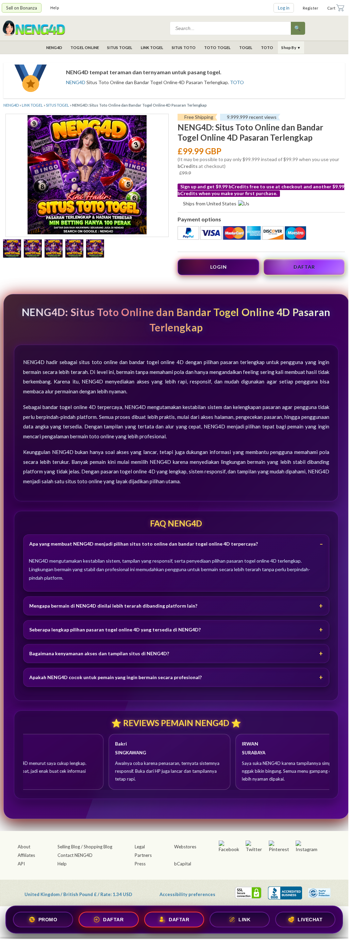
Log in (283, 8)
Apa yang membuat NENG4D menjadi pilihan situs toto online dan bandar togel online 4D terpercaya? (143, 544)
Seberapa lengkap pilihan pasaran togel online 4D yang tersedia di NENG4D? (115, 629)
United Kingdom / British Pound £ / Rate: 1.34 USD (78, 894)
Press (140, 863)
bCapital (182, 863)
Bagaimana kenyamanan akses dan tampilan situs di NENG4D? (99, 653)
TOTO (267, 47)
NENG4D (54, 47)
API (21, 863)
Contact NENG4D (75, 855)
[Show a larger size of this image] (12, 249)
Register (311, 8)
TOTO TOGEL (217, 47)
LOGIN (218, 267)
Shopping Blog (98, 846)
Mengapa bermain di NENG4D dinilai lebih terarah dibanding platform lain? (113, 606)
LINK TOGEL (152, 47)
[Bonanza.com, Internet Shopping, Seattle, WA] (285, 893)
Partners (143, 855)
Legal (140, 846)
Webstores (185, 846)
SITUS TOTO (184, 47)
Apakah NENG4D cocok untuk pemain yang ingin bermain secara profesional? (115, 677)
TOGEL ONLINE (84, 47)
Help (54, 7)
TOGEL (246, 47)
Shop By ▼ (291, 47)
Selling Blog (68, 846)
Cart (331, 8)
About (24, 846)
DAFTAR (304, 267)
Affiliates (26, 855)
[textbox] (231, 28)
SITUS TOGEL (119, 47)
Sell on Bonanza (21, 8)
